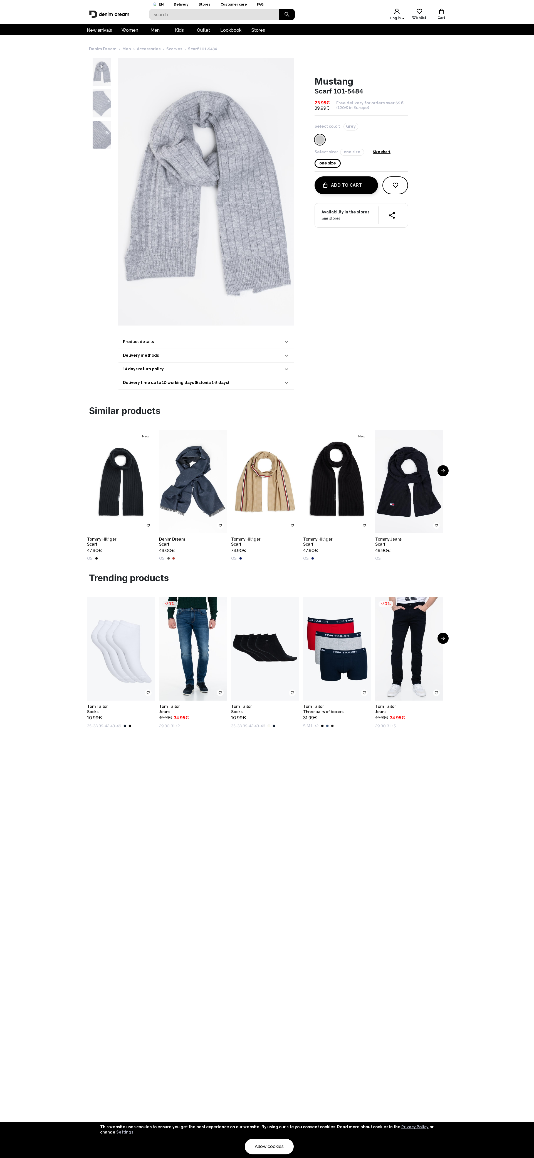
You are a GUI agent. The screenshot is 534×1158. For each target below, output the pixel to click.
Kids (179, 30)
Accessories (148, 49)
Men (155, 30)
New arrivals (99, 30)
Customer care (234, 4)
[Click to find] (287, 14)
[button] (206, 342)
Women (130, 30)
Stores (205, 4)
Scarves (174, 49)
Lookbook (230, 30)
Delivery (181, 4)
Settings (124, 1132)
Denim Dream (103, 49)
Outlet (203, 30)
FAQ (260, 4)
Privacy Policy (415, 1127)
